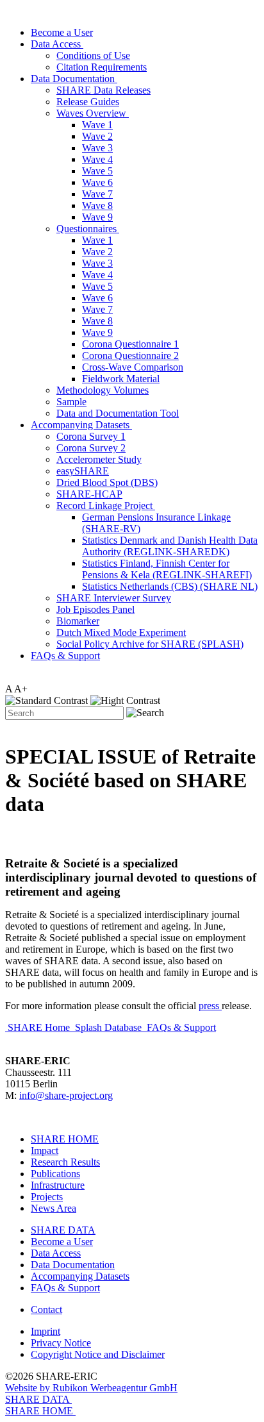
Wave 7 (97, 193)
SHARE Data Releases (103, 90)
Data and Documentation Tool (117, 413)
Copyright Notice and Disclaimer (98, 1354)
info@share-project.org (66, 1095)
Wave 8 (97, 205)
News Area (53, 1208)
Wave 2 (97, 136)
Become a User (62, 32)
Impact (44, 1150)
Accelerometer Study (99, 459)
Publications (55, 1173)
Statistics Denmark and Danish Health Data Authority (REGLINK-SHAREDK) (170, 546)
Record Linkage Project (105, 505)
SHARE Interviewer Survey (113, 597)
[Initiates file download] (220, 1005)
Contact (46, 1309)
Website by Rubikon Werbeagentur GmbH (91, 1387)
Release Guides (87, 101)
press (209, 1005)
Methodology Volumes (102, 390)
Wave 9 (97, 217)
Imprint (45, 1331)
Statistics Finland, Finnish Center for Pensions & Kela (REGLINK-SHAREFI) (167, 569)
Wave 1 (97, 124)
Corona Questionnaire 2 (130, 355)
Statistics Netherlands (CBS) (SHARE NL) (170, 586)
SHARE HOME (65, 1138)
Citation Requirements (101, 67)
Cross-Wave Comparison (132, 367)
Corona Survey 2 (91, 447)
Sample (71, 401)
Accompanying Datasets (81, 424)
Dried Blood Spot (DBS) (107, 482)
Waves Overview (92, 113)
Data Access (57, 43)
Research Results (65, 1162)
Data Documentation (74, 78)
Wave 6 (97, 182)
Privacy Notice (61, 1342)
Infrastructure (58, 1185)
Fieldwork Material (121, 378)
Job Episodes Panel (95, 609)
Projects (47, 1196)
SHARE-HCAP (89, 494)
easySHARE (82, 470)
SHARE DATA (63, 1230)
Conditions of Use (93, 55)
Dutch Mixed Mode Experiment (121, 632)
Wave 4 (97, 159)
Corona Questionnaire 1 (130, 344)
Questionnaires (87, 228)
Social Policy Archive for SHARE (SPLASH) (149, 644)
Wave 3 (97, 147)
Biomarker (77, 620)
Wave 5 (97, 170)
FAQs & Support (65, 655)
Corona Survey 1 (91, 436)
